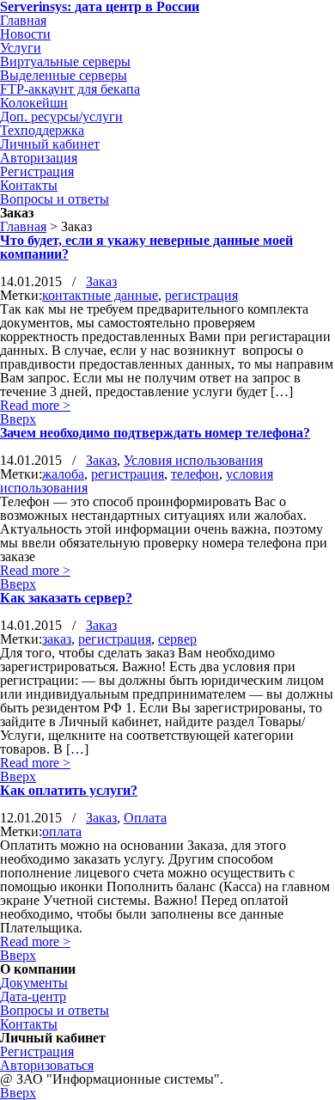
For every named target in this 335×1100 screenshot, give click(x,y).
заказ (56, 639)
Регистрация (37, 1051)
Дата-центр (33, 996)
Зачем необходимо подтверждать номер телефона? (155, 432)
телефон (195, 474)
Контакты (29, 1024)
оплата (62, 831)
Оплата (145, 817)
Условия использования (193, 460)
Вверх (18, 419)
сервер (177, 639)
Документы (34, 982)
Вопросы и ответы (54, 1010)
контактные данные (100, 295)
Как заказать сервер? (66, 597)
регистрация (201, 295)
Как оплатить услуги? (68, 790)
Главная (23, 226)
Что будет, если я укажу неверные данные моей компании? (146, 247)
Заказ (101, 281)
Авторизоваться (47, 1065)
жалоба (63, 474)
